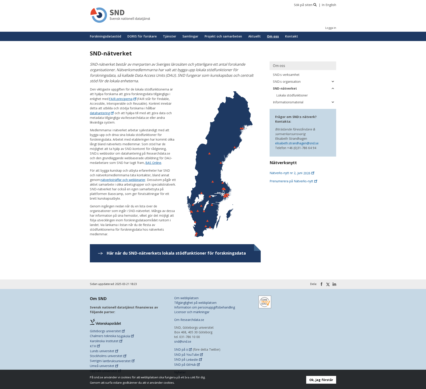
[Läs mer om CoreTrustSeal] (264, 302)
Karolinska (104, 341)
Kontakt (291, 36)
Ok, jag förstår (321, 380)
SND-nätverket (285, 88)
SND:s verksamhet (286, 75)
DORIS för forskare (142, 36)
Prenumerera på (291, 181)
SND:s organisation (287, 81)
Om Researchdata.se (189, 320)
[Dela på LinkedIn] (334, 284)
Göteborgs (105, 331)
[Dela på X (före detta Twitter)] (328, 284)
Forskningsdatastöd (105, 36)
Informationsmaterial (288, 102)
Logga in (330, 28)
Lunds (102, 351)
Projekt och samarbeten (223, 36)
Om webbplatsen (186, 298)
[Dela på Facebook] (321, 284)
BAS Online (153, 163)
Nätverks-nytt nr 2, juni (290, 173)
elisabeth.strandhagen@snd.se (297, 143)
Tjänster (169, 36)
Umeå (102, 366)
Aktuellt (254, 36)
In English (329, 4)
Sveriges (110, 361)
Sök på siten (303, 4)
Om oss (273, 36)
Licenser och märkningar (191, 312)
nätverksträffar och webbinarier (123, 180)
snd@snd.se (182, 341)
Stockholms (106, 356)
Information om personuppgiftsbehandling (204, 307)
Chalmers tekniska (110, 336)
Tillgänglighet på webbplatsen (195, 303)
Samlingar (190, 36)
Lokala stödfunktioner (292, 95)
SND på (181, 350)
